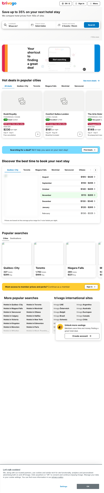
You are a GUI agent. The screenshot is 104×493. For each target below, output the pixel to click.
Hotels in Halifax (33, 316)
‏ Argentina (84, 304)
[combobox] (15, 25)
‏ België (59, 312)
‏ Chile (82, 319)
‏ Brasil (59, 316)
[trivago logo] (9, 4)
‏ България (84, 312)
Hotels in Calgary (11, 316)
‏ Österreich (61, 308)
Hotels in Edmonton (35, 323)
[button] (16, 25)
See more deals (90, 81)
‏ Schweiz (60, 319)
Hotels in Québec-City (13, 304)
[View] (38, 134)
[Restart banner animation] (84, 69)
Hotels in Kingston (12, 323)
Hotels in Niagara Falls (13, 308)
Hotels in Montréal (34, 308)
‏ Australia (84, 308)
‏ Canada (83, 316)
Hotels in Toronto (34, 304)
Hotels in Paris (33, 327)
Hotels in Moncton (11, 327)
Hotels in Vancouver (12, 312)
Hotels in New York (35, 319)
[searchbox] (18, 26)
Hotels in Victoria (11, 319)
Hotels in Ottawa (34, 312)
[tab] (8, 86)
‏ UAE (59, 304)
